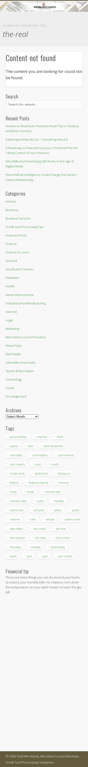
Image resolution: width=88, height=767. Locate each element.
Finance (11, 244)
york (45, 556)
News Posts (13, 345)
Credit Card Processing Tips (25, 227)
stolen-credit (72, 519)
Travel (10, 388)
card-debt (16, 455)
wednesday (58, 547)
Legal (9, 320)
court (38, 464)
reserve (15, 519)
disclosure (64, 474)
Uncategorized (16, 396)
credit (55, 464)
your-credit (65, 556)
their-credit (63, 538)
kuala (40, 501)
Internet (11, 312)
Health (10, 286)
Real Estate (13, 354)
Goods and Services (20, 269)
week (13, 556)
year (29, 556)
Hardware (12, 277)
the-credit (39, 529)
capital (14, 446)
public (75, 510)
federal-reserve (39, 483)
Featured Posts (16, 235)
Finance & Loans (17, 252)
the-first (61, 529)
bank (60, 437)
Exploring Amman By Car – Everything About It (37, 139)
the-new (40, 538)
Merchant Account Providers (26, 337)
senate (50, 519)
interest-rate (53, 492)
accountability (18, 437)
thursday (15, 547)
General (11, 261)
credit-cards (17, 474)
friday (13, 492)
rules (33, 519)
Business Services (18, 218)
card (30, 446)
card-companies (53, 446)
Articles (11, 201)
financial (64, 483)
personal (39, 510)
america (42, 437)
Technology (14, 379)
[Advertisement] (20, 673)
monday (59, 501)
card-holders (40, 455)
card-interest (66, 455)
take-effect (16, 529)
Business (12, 210)
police (58, 510)
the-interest (17, 538)
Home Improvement (20, 295)
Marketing (12, 328)
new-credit (16, 510)
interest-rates (18, 501)
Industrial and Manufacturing (26, 303)
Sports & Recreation (20, 371)
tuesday (36, 547)
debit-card (41, 474)
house (30, 492)
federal (14, 483)
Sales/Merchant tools (20, 362)
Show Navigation (71, 42)
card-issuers (17, 464)
